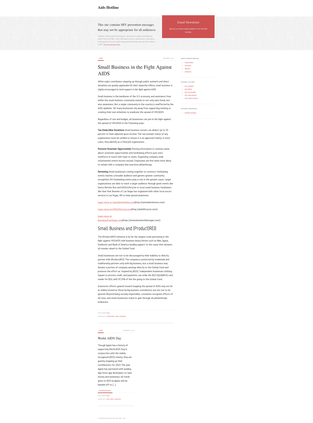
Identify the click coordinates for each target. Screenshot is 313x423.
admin (101, 58)
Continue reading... (105, 390)
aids (108, 399)
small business (121, 316)
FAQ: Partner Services (191, 98)
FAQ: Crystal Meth (190, 92)
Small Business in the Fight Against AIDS (135, 70)
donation (118, 399)
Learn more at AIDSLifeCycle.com (114, 209)
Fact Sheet (188, 65)
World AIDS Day (109, 338)
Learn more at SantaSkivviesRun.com (116, 202)
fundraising (111, 316)
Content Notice (189, 62)
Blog (108, 313)
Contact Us (188, 71)
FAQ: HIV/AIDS (189, 86)
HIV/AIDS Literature (190, 112)
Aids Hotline (108, 7)
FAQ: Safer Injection (190, 95)
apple (112, 399)
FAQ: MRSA (188, 89)
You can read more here (111, 44)
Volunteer (187, 68)
